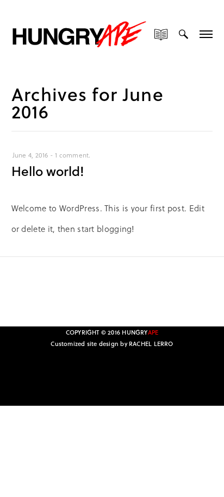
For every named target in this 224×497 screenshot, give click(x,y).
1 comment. (72, 155)
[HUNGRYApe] (79, 32)
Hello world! (47, 170)
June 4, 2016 (30, 155)
